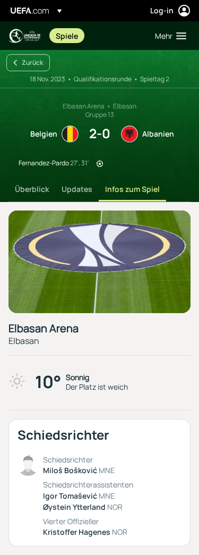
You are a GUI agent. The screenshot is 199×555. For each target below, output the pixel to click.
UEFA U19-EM (24, 36)
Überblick (32, 189)
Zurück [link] (32, 62)
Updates (77, 189)
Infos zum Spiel (132, 189)
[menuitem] (96, 36)
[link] (67, 36)
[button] (168, 36)
